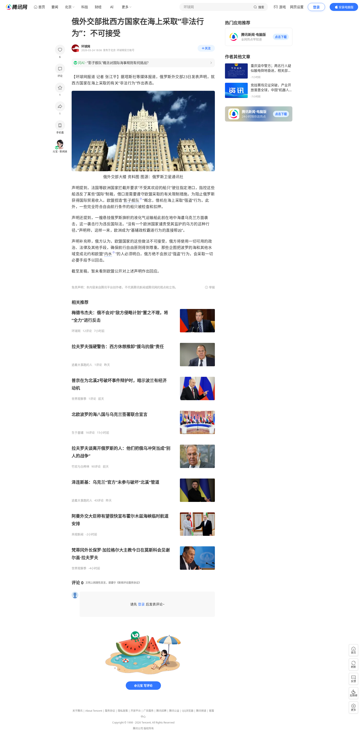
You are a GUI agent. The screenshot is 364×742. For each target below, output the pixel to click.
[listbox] (143, 435)
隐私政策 (123, 711)
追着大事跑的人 (82, 364)
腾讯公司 (138, 728)
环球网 (76, 330)
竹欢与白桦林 (80, 466)
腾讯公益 (174, 711)
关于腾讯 (77, 711)
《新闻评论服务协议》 (128, 582)
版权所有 (149, 728)
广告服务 (148, 711)
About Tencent (93, 711)
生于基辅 (77, 432)
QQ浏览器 (187, 711)
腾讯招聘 (161, 711)
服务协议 (110, 711)
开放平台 (136, 711)
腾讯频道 (201, 711)
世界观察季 (79, 398)
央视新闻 (77, 534)
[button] (281, 37)
